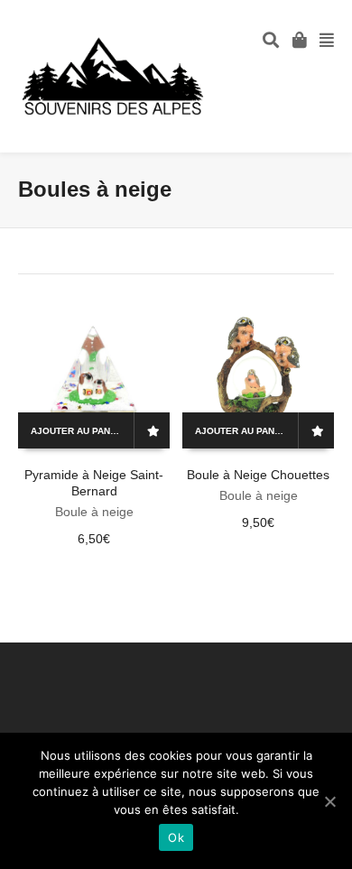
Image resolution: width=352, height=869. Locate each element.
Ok (176, 837)
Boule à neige (94, 511)
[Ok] (329, 801)
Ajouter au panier (78, 431)
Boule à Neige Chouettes (258, 474)
